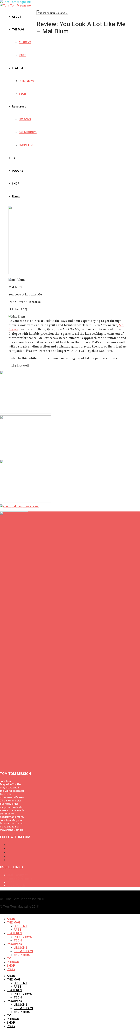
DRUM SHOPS (28, 132)
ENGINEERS (26, 145)
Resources (19, 106)
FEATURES (18, 68)
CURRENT (25, 42)
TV (14, 158)
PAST (22, 55)
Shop (10, 882)
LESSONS (25, 119)
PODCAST (18, 170)
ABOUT (16, 16)
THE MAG (18, 29)
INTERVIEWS (26, 81)
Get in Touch (16, 885)
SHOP (15, 183)
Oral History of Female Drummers (19, 876)
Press (16, 196)
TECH (22, 93)
